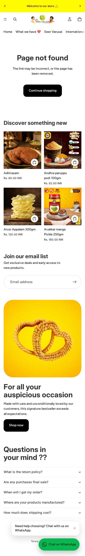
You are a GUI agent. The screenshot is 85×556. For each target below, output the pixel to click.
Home (7, 32)
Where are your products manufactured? (34, 502)
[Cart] (80, 19)
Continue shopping (42, 90)
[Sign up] (74, 282)
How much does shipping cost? (27, 512)
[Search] (15, 19)
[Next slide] (80, 6)
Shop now (16, 425)
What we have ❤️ (28, 32)
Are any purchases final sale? (26, 482)
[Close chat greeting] (74, 528)
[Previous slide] (5, 6)
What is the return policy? (23, 472)
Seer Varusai (53, 32)
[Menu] (5, 19)
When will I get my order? (23, 492)
